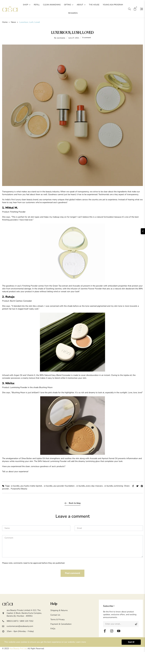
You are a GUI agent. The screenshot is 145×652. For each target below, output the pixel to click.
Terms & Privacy (57, 619)
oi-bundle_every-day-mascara (89, 486)
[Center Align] (135, 624)
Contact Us (55, 615)
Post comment (72, 573)
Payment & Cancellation (61, 624)
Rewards (73, 13)
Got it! (131, 642)
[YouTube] (118, 631)
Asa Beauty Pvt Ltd (17, 648)
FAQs (52, 628)
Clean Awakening (52, 4)
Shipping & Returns (59, 610)
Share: (127, 486)
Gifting (67, 4)
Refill (37, 4)
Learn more (81, 642)
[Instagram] (111, 631)
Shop (25, 4)
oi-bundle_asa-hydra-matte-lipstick (26, 486)
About (80, 4)
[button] (129, 8)
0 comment (86, 37)
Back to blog (74, 503)
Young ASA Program (113, 4)
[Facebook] (104, 631)
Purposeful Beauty (19, 488)
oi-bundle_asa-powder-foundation (59, 486)
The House (94, 4)
